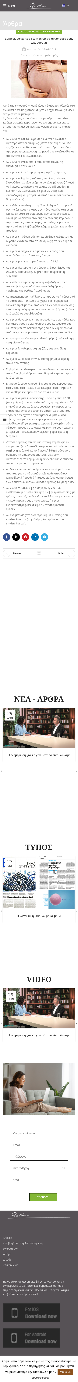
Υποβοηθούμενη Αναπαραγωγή (23, 1243)
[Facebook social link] (6, 537)
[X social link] (16, 537)
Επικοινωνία (10, 1265)
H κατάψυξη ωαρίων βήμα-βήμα (39, 916)
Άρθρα (7, 1254)
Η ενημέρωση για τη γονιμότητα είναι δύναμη (39, 755)
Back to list (39, 553)
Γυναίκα (7, 1238)
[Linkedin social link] (35, 537)
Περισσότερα (39, 1377)
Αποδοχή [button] (65, 1372)
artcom (31, 49)
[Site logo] (39, 5)
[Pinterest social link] (25, 537)
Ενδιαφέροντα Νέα (47, 31)
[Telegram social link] (44, 537)
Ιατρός (7, 1259)
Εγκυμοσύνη (10, 1248)
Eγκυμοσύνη (26, 31)
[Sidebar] (4, 419)
